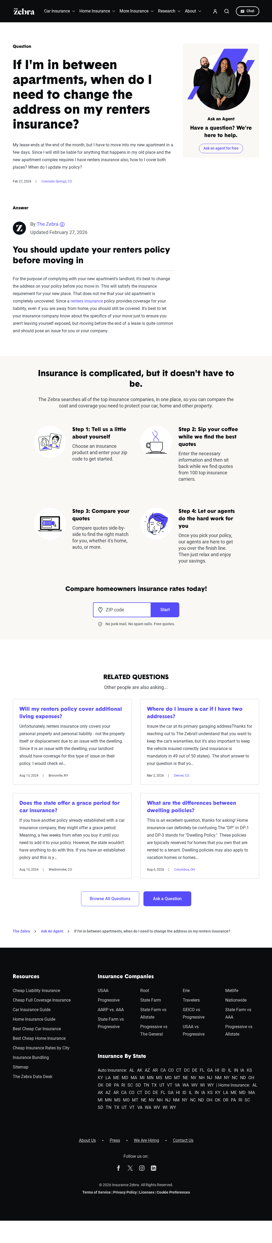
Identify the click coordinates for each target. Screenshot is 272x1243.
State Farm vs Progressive (111, 1023)
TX (154, 1085)
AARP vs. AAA (111, 1009)
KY (100, 1077)
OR (108, 1085)
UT (162, 1085)
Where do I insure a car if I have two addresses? (195, 713)
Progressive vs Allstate (238, 1030)
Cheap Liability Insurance (36, 990)
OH (251, 1077)
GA (210, 1070)
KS (249, 1070)
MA (134, 1077)
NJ (209, 1077)
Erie (186, 990)
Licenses (146, 1192)
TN (146, 1085)
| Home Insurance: (233, 1085)
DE (194, 1070)
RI (123, 1085)
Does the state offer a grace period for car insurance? (69, 807)
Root (144, 990)
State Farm (150, 1000)
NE (185, 1077)
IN (236, 1070)
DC (187, 1070)
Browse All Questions (110, 898)
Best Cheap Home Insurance (39, 1038)
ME (116, 1077)
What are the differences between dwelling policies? (191, 807)
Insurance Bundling (31, 1057)
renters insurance (87, 301)
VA (177, 1085)
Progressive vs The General (153, 1030)
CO (171, 1070)
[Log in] (215, 11)
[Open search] (227, 11)
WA (185, 1085)
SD (138, 1085)
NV (193, 1077)
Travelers (191, 1000)
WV (194, 1085)
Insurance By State (122, 1056)
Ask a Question (167, 898)
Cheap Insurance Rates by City (41, 1047)
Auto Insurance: (112, 1070)
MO (168, 1077)
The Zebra (47, 224)
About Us (87, 1140)
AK (139, 1070)
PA (116, 1085)
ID (224, 1070)
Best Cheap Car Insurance (37, 1028)
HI (217, 1070)
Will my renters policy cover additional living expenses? (70, 713)
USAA (103, 990)
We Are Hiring (146, 1140)
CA (163, 1070)
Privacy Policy (125, 1192)
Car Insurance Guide (31, 1009)
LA (107, 1077)
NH (202, 1077)
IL (230, 1070)
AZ (147, 1070)
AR (155, 1070)
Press (115, 1140)
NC (234, 1077)
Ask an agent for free (221, 148)
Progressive (109, 1000)
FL (202, 1070)
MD (125, 1077)
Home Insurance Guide (34, 1019)
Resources (26, 977)
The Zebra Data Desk (32, 1076)
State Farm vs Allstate (153, 1013)
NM (218, 1077)
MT (177, 1077)
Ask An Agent (52, 931)
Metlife (231, 990)
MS (159, 1077)
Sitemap (20, 1067)
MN (150, 1077)
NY (227, 1077)
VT (169, 1085)
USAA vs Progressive (194, 1030)
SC (130, 1085)
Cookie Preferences (173, 1192)
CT (178, 1070)
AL (131, 1070)
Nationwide (235, 1000)
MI (142, 1077)
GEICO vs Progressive (194, 1013)
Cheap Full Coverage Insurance (42, 1000)
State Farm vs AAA (238, 1013)
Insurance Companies (126, 977)
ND (243, 1077)
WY (210, 1085)
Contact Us (183, 1140)
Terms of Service (96, 1192)
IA (242, 1070)
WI (202, 1085)
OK (100, 1085)
